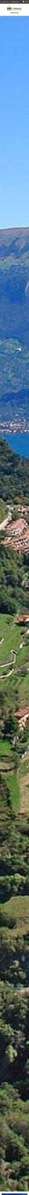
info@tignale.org (15, 1)
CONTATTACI (14, 13)
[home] (14, 7)
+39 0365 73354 (5, 1)
